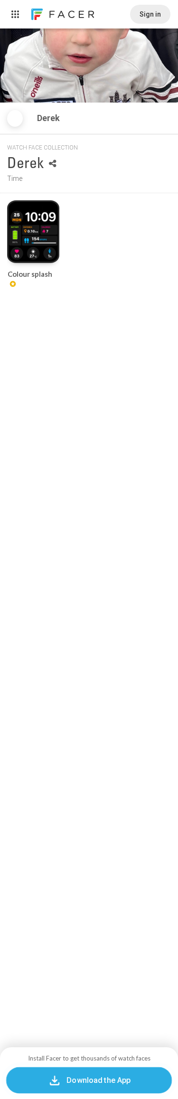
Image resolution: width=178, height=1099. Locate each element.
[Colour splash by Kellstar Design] (33, 231)
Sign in (150, 14)
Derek (49, 118)
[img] (15, 118)
